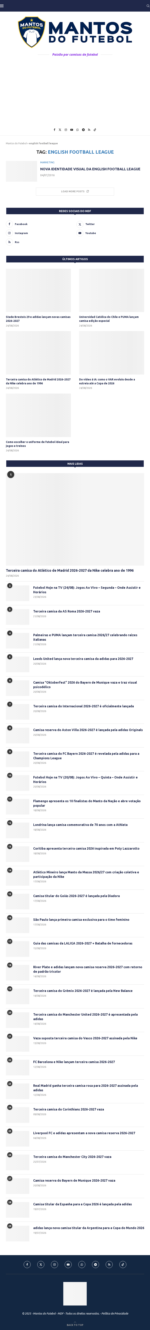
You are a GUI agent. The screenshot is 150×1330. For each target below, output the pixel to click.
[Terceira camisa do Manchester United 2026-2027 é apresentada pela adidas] (17, 1020)
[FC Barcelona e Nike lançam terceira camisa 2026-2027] (17, 1067)
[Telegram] (83, 129)
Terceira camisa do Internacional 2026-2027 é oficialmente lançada (83, 706)
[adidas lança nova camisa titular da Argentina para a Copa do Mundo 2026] (17, 1233)
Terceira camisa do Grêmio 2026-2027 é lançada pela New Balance (83, 991)
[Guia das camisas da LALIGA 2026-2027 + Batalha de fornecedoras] (17, 949)
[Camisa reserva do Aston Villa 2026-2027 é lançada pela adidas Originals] (17, 735)
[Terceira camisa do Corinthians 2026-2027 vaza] (17, 1115)
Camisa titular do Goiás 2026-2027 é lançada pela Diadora (76, 896)
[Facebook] (54, 129)
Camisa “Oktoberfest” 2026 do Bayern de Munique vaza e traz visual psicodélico (85, 685)
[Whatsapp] (77, 129)
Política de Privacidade (114, 1313)
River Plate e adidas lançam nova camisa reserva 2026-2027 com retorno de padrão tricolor (87, 969)
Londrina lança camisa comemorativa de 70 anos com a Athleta (80, 824)
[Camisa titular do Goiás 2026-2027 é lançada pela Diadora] (17, 901)
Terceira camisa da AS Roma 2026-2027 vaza (66, 611)
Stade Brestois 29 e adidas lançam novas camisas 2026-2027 (38, 318)
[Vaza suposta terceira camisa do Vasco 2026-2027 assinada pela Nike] (17, 1044)
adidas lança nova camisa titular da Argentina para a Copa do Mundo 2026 (88, 1228)
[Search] (148, 6)
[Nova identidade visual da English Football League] (21, 171)
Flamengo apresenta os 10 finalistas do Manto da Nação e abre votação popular (87, 803)
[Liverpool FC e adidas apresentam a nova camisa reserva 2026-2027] (17, 1139)
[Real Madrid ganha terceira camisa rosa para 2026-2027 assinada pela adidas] (17, 1091)
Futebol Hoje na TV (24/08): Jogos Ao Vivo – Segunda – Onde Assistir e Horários (87, 590)
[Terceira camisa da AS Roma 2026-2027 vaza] (17, 617)
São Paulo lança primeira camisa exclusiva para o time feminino (81, 919)
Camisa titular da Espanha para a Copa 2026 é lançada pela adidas (82, 1204)
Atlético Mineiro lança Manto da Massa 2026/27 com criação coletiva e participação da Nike (86, 874)
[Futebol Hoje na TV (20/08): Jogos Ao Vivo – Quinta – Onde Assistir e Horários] (17, 783)
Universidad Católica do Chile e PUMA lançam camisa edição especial (109, 318)
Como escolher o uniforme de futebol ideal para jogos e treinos (37, 443)
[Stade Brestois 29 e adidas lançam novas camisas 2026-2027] (38, 290)
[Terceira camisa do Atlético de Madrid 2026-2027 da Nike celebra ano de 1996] (38, 353)
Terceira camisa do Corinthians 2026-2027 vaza (68, 1109)
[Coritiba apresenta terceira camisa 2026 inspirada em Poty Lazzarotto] (17, 854)
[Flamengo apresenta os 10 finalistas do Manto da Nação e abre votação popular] (17, 807)
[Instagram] (66, 129)
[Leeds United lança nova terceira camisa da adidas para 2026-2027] (17, 664)
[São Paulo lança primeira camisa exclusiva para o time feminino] (17, 925)
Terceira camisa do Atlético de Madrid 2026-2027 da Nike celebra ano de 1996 (38, 381)
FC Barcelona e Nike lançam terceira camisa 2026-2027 (74, 1062)
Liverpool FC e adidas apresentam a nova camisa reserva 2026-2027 (84, 1133)
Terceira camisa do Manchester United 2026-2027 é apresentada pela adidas (85, 1017)
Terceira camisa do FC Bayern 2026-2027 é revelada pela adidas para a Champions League (86, 756)
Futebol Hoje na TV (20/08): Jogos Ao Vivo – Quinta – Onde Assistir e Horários (85, 779)
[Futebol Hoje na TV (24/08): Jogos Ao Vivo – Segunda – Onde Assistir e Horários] (17, 593)
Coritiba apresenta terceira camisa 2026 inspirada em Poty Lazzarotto (86, 848)
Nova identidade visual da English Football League (90, 169)
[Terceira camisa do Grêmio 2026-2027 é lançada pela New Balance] (17, 996)
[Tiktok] (95, 129)
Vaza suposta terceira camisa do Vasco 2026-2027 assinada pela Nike (85, 1038)
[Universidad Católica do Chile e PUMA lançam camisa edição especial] (111, 290)
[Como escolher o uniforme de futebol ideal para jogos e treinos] (38, 415)
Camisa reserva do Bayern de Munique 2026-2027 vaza (74, 1180)
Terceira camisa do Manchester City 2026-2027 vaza (72, 1157)
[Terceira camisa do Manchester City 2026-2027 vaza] (17, 1162)
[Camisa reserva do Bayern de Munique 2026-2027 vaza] (17, 1186)
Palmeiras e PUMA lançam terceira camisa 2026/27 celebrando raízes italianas (85, 637)
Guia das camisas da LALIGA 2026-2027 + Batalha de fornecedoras (82, 943)
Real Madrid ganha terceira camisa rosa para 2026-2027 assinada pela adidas (85, 1088)
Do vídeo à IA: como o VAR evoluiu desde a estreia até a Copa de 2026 (107, 381)
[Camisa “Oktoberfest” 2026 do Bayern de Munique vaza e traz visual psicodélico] (17, 688)
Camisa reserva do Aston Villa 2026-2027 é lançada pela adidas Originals (88, 730)
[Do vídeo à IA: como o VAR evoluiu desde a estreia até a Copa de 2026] (111, 353)
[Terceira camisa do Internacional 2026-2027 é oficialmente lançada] (17, 712)
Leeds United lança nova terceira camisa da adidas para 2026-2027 (83, 658)
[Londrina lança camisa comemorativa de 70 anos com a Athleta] (17, 830)
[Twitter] (60, 129)
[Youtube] (71, 129)
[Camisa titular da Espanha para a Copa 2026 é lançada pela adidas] (17, 1210)
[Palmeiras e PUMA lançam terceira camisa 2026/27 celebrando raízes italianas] (17, 641)
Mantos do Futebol (16, 143)
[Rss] (89, 129)
